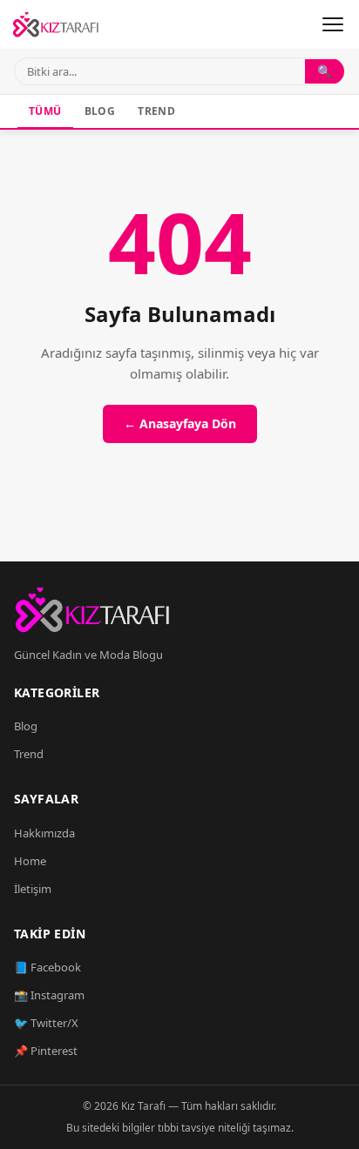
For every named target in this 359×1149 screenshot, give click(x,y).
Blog (100, 111)
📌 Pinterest (46, 1050)
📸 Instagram (49, 995)
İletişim (32, 889)
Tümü (45, 111)
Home (30, 861)
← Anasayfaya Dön (180, 423)
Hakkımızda (44, 833)
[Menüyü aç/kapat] (333, 24)
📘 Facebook (47, 967)
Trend (156, 111)
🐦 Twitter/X (46, 1023)
